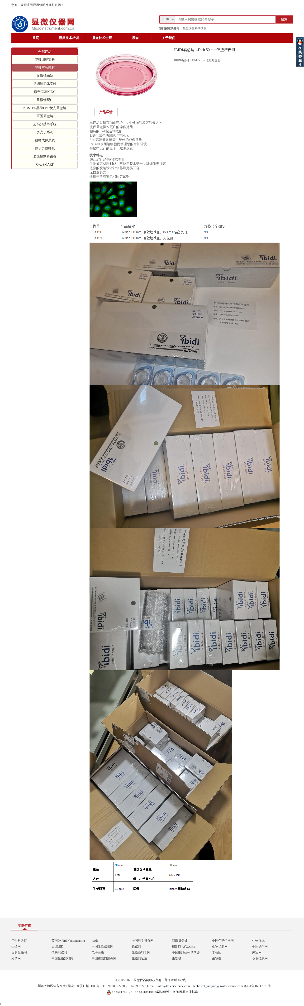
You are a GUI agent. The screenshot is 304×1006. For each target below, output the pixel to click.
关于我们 (168, 38)
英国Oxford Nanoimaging (68, 940)
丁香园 (216, 952)
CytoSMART (45, 164)
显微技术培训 (69, 38)
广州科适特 (19, 940)
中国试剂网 (260, 946)
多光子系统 (45, 132)
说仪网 (136, 946)
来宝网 (256, 952)
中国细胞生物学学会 (186, 952)
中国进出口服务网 (104, 958)
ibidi (95, 940)
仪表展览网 (59, 952)
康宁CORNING (45, 92)
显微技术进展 (102, 38)
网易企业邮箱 (188, 992)
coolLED (57, 946)
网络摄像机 (179, 940)
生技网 (16, 946)
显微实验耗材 (45, 67)
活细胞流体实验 (45, 84)
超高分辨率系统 (45, 124)
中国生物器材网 (62, 958)
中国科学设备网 (142, 940)
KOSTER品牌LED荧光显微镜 (44, 108)
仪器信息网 (260, 958)
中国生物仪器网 (102, 946)
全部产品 (45, 51)
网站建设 (163, 992)
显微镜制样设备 (45, 156)
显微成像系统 (45, 140)
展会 (135, 38)
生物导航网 (220, 946)
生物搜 (216, 958)
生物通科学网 (141, 952)
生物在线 (258, 940)
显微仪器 (188, 28)
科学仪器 (200, 28)
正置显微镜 (45, 116)
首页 (35, 38)
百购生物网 (19, 952)
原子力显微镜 (45, 148)
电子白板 (98, 952)
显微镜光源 (45, 75)
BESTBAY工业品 (183, 946)
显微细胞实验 (45, 59)
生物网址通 (139, 958)
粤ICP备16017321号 (257, 986)
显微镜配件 (45, 100)
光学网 (16, 958)
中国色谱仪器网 (223, 940)
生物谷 (176, 958)
